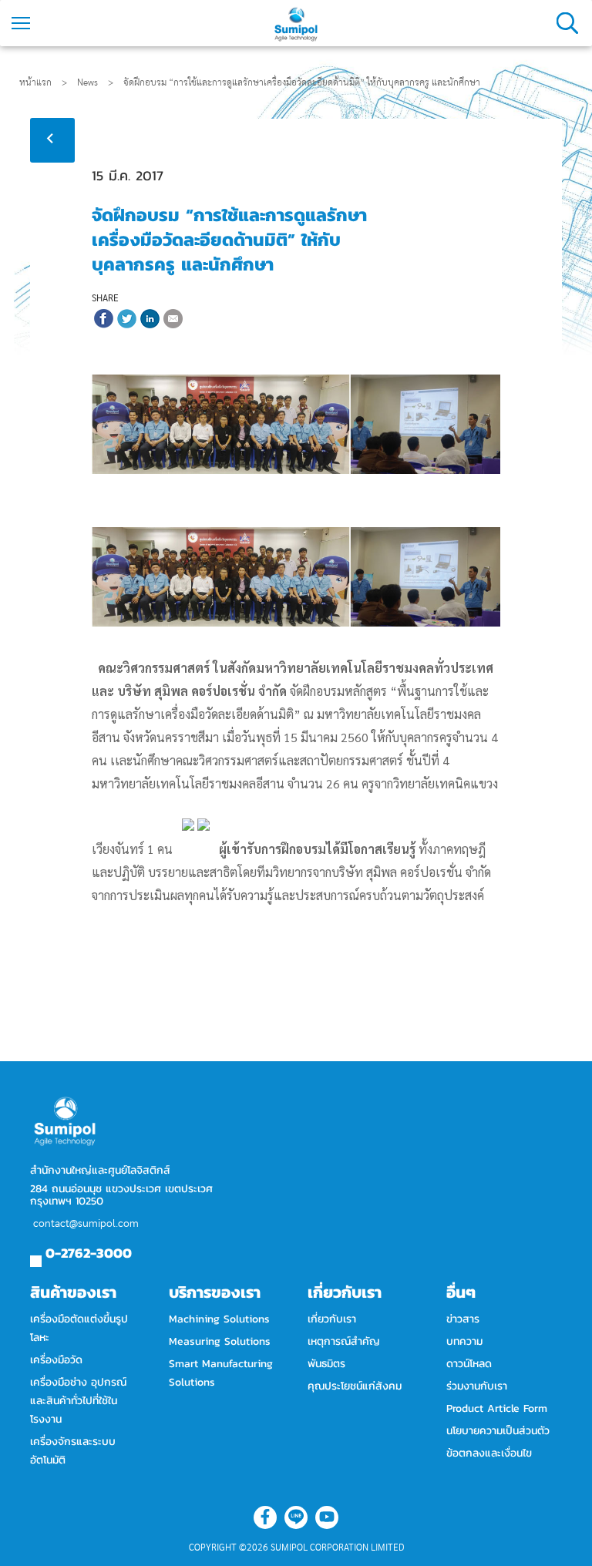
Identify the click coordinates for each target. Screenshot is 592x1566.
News (95, 82)
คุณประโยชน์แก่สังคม (355, 1386)
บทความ (464, 1341)
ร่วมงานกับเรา (476, 1386)
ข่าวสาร (462, 1319)
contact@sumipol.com (86, 1223)
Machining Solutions (219, 1319)
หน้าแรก (35, 82)
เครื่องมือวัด (56, 1360)
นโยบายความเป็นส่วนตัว (498, 1431)
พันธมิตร (326, 1364)
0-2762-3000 (88, 1252)
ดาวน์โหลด (469, 1364)
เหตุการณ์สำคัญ (344, 1341)
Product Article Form (496, 1408)
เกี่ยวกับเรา (332, 1319)
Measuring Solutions (220, 1341)
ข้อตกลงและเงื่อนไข (489, 1453)
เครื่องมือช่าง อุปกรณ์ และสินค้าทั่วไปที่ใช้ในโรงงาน (78, 1400)
